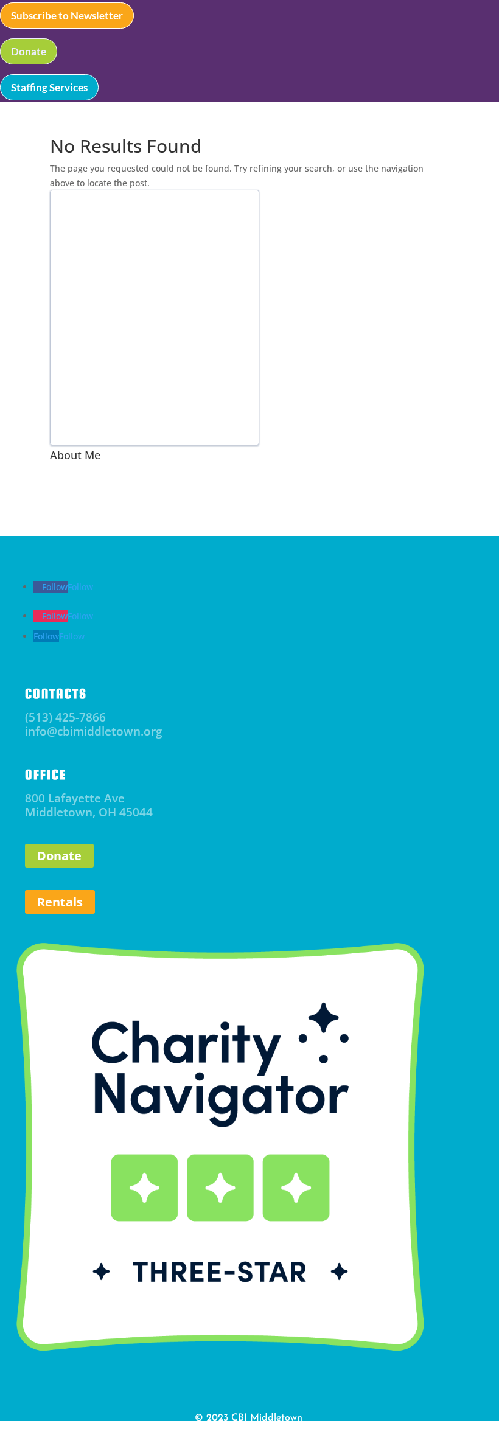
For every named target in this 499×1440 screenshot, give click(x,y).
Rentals (60, 902)
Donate (28, 51)
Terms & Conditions (276, 1431)
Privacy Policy (211, 1431)
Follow (80, 587)
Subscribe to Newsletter (67, 15)
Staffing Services (49, 87)
